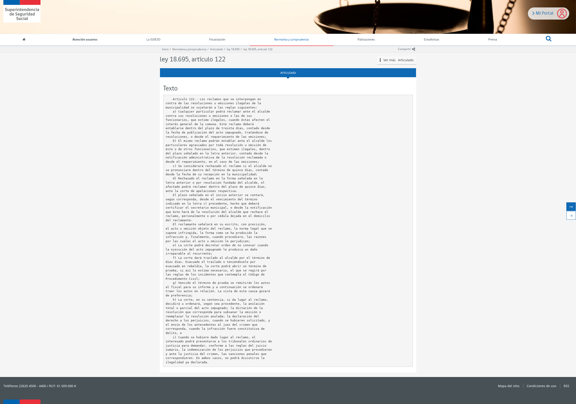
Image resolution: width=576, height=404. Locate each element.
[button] (548, 40)
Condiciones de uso (541, 386)
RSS (566, 386)
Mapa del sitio (508, 386)
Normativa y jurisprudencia (291, 39)
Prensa (492, 39)
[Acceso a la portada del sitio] (24, 40)
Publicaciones (366, 39)
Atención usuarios (84, 39)
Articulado (216, 49)
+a (572, 207)
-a (573, 216)
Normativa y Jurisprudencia (189, 49)
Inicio (165, 49)
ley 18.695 (233, 49)
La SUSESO (153, 39)
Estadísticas (431, 39)
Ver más (397, 60)
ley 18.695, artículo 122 (257, 49)
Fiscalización (217, 39)
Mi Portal (544, 13)
